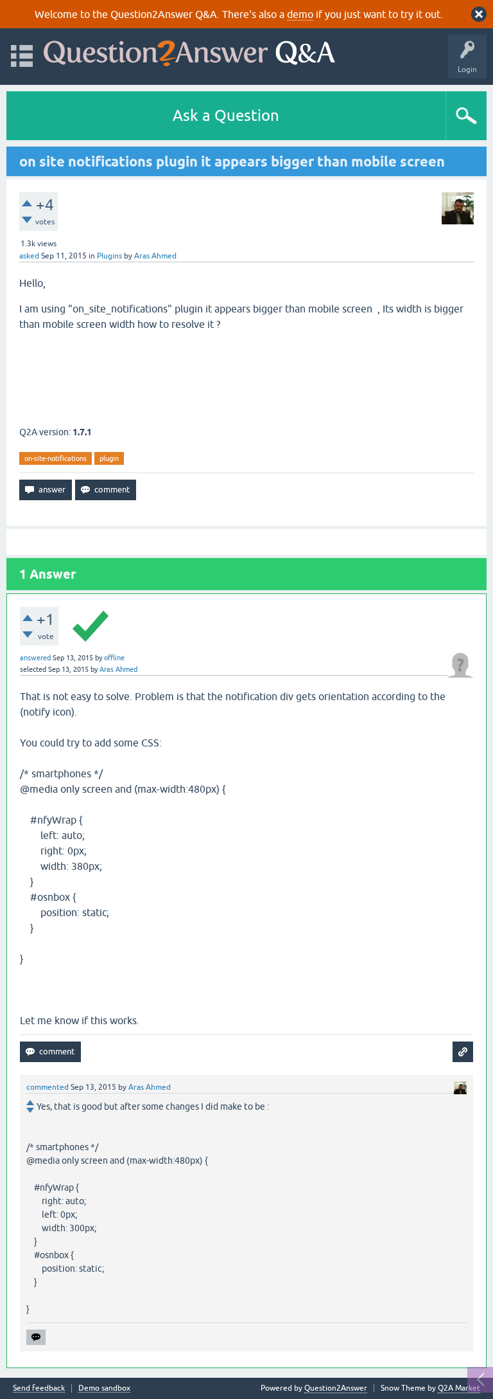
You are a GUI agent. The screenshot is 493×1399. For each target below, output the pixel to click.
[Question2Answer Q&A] (189, 50)
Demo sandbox (104, 1388)
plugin (109, 458)
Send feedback (39, 1388)
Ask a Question (226, 115)
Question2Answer (335, 1388)
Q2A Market (459, 1388)
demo (300, 14)
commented (47, 1087)
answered (35, 658)
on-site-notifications (55, 458)
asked (29, 255)
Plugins (109, 255)
